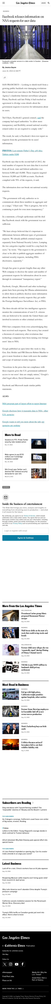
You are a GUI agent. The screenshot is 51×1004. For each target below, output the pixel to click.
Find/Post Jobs (8, 976)
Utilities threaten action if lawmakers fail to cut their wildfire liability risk (31, 745)
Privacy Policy (17, 523)
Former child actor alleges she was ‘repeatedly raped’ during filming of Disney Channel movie (34, 650)
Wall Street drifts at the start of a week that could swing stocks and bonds (34, 633)
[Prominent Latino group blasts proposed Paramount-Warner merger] (10, 615)
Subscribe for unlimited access (12, 951)
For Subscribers (8, 816)
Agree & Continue (26, 538)
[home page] (25, 3)
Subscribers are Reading (16, 802)
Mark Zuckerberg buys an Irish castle (33, 728)
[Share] (4, 77)
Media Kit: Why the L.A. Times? (39, 973)
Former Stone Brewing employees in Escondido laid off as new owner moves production (34, 712)
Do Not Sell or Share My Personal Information (27, 998)
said (39, 117)
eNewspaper (7, 972)
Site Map (5, 954)
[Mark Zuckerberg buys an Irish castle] (10, 728)
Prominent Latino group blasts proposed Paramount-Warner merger (33, 616)
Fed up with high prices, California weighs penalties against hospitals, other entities (33, 695)
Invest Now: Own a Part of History (39, 979)
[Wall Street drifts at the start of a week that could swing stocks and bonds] (10, 632)
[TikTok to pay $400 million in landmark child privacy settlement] (10, 667)
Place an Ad (7, 980)
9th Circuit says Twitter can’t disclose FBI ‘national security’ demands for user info (16, 472)
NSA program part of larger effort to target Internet (24, 403)
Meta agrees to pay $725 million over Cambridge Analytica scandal (14, 457)
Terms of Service (29, 516)
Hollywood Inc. (26, 610)
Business (6, 11)
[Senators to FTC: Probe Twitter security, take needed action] (38, 444)
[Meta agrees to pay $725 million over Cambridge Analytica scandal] (38, 459)
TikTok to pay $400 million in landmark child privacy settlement (34, 667)
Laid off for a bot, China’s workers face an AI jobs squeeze (25, 868)
